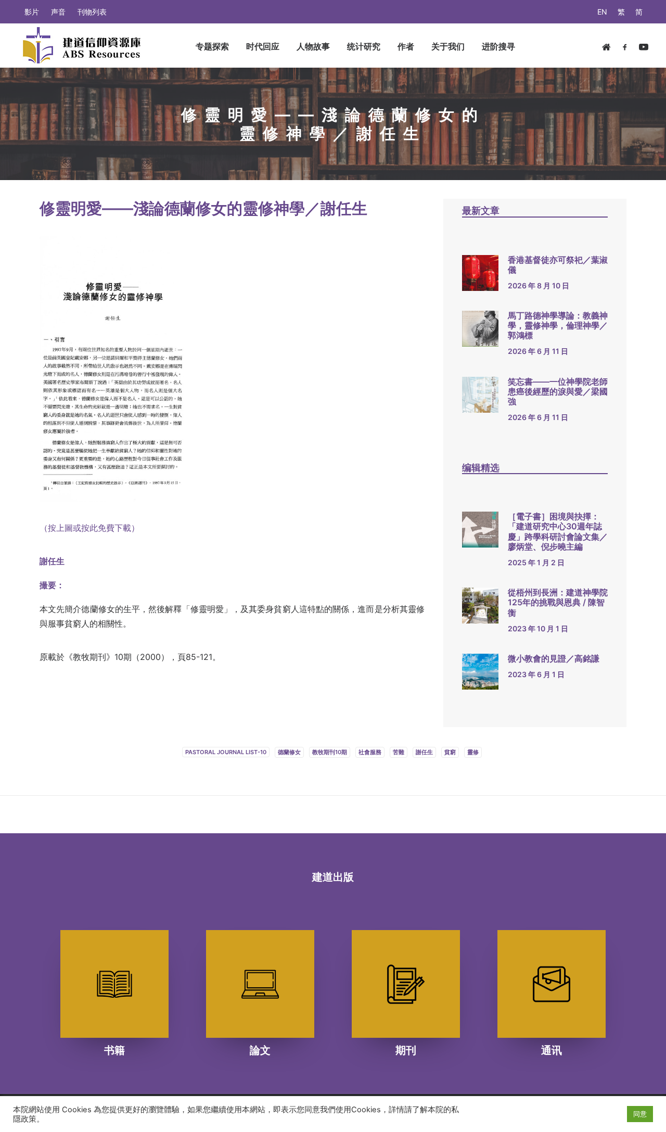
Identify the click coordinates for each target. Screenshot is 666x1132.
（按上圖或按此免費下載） (89, 528)
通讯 (551, 1050)
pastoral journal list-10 (225, 752)
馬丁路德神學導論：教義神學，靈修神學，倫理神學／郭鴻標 (558, 325)
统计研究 (363, 46)
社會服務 (369, 752)
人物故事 (313, 46)
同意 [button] (640, 1114)
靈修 (473, 752)
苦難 (398, 752)
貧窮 (450, 752)
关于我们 (448, 46)
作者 (406, 46)
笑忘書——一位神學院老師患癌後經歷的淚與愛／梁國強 (558, 391)
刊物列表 (92, 11)
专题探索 (212, 46)
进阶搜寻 (498, 46)
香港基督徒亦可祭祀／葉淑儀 (558, 265)
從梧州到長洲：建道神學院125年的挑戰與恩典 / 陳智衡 (558, 602)
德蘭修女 (289, 752)
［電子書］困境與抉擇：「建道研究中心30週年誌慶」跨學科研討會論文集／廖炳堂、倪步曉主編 (558, 531)
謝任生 (424, 752)
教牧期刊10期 (329, 752)
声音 (58, 11)
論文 (260, 1050)
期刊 (405, 1050)
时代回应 (262, 46)
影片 (31, 11)
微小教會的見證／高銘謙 (553, 658)
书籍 (114, 1050)
